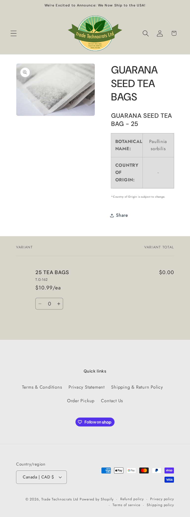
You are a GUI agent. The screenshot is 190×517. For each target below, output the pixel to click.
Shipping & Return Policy (137, 387)
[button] (13, 33)
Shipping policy (160, 504)
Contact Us (112, 401)
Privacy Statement (87, 387)
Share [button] (122, 215)
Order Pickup (81, 401)
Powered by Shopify (97, 499)
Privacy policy (162, 498)
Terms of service (126, 504)
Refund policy (132, 498)
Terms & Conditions (42, 387)
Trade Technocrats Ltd (59, 499)
